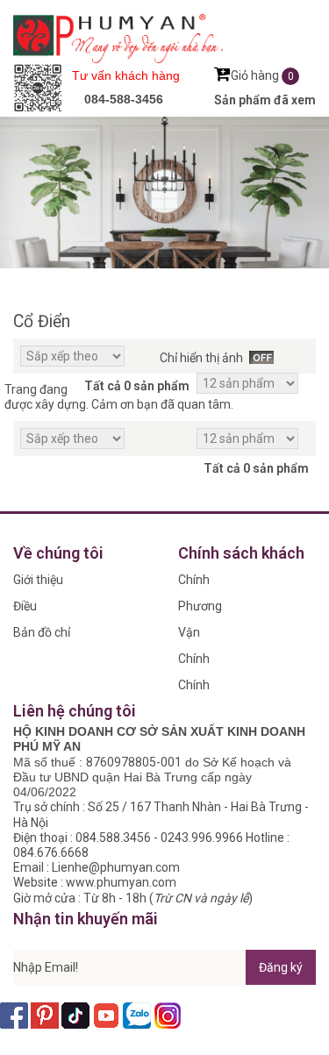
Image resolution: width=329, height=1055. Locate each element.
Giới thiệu (38, 580)
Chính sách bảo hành (203, 662)
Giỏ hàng (262, 75)
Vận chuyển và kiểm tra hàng (205, 635)
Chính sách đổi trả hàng (201, 688)
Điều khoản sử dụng (38, 609)
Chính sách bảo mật (203, 583)
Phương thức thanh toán (200, 609)
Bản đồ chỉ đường (41, 635)
